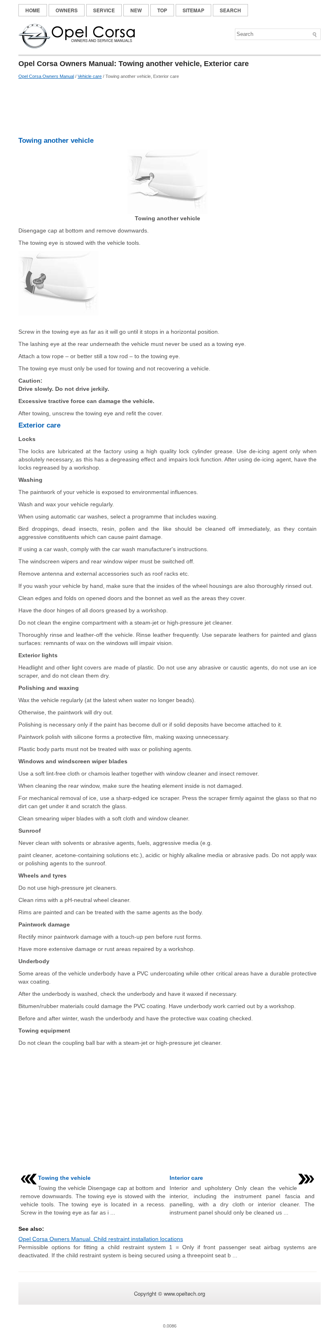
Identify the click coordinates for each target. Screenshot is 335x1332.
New (136, 10)
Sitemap (193, 10)
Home (32, 10)
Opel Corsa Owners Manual (46, 76)
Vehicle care (90, 76)
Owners (67, 10)
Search (230, 10)
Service (104, 10)
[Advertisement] (167, 108)
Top (162, 10)
